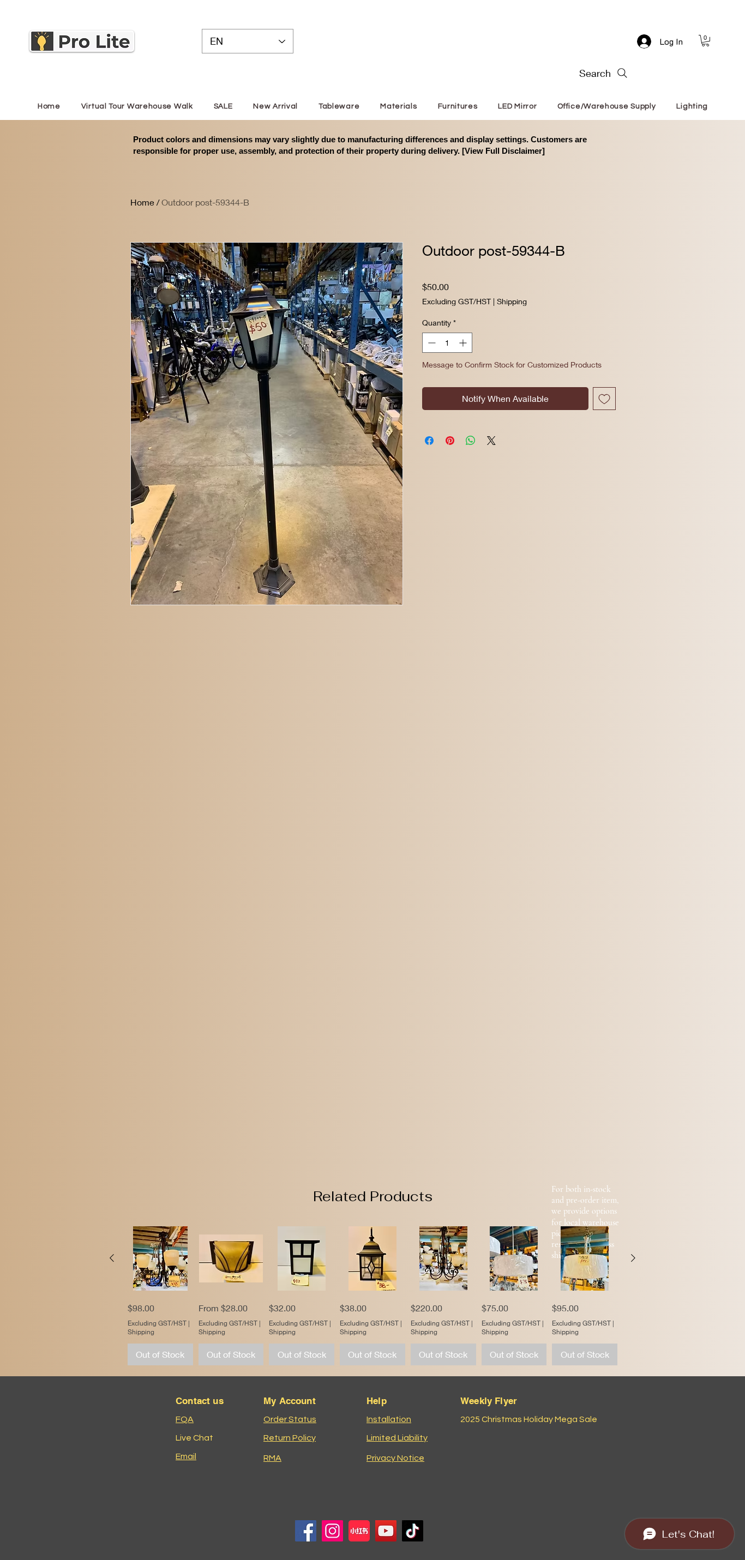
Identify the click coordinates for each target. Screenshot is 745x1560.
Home (142, 202)
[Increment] (464, 342)
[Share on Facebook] (429, 440)
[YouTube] (385, 1530)
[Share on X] (491, 440)
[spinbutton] (447, 342)
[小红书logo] (359, 1530)
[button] (705, 40)
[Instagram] (332, 1530)
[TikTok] (412, 1530)
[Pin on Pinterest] (449, 440)
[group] (372, 1296)
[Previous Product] (111, 1257)
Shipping (512, 301)
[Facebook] (305, 1530)
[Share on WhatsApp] (470, 440)
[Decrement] (430, 342)
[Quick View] (160, 1258)
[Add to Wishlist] (604, 398)
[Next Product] (633, 1257)
